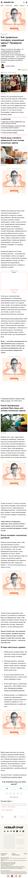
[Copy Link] (19, 876)
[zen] (14, 831)
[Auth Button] (26, 2)
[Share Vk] (8, 876)
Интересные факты (12, 72)
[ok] (17, 831)
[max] (23, 831)
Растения (5, 72)
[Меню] (1, 2)
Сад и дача (5, 33)
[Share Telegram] (16, 876)
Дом (1, 33)
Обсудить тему (23, 69)
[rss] (4, 831)
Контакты (25, 853)
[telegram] (11, 831)
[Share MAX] (12, 876)
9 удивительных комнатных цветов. (11, 777)
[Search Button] (24, 2)
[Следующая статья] (14, 821)
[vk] (8, 831)
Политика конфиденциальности (16, 854)
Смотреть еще (14, 290)
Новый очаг (9, 2)
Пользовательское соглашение (4, 854)
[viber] (20, 831)
